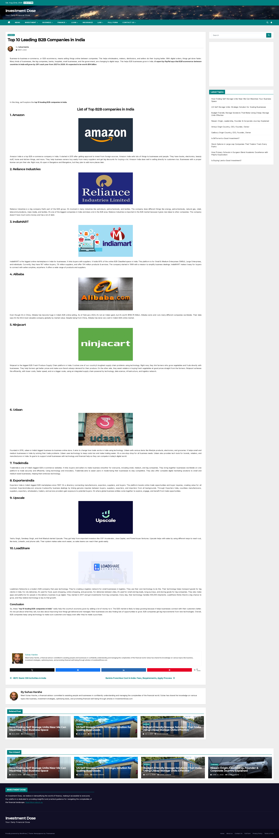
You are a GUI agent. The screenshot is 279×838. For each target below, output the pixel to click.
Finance (62, 22)
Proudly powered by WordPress (16, 833)
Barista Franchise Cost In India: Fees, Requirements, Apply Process (139, 678)
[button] (267, 22)
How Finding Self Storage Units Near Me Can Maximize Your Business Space (37, 728)
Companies (214, 764)
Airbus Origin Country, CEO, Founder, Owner (230, 127)
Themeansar (50, 833)
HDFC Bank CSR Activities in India (29, 678)
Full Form (113, 22)
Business (47, 22)
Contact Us (128, 22)
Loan (74, 22)
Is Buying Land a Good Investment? (226, 160)
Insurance (88, 22)
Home (222, 833)
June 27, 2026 (218, 774)
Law (100, 22)
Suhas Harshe (23, 47)
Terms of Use (269, 833)
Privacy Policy (257, 833)
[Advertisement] (105, 84)
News (17, 22)
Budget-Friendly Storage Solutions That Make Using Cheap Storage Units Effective (172, 728)
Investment (31, 22)
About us (229, 833)
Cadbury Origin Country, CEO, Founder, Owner (231, 132)
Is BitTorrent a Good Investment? (225, 138)
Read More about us (33, 802)
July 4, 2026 (16, 774)
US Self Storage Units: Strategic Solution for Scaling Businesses (103, 728)
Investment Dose (20, 10)
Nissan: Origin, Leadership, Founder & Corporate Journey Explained (240, 121)
